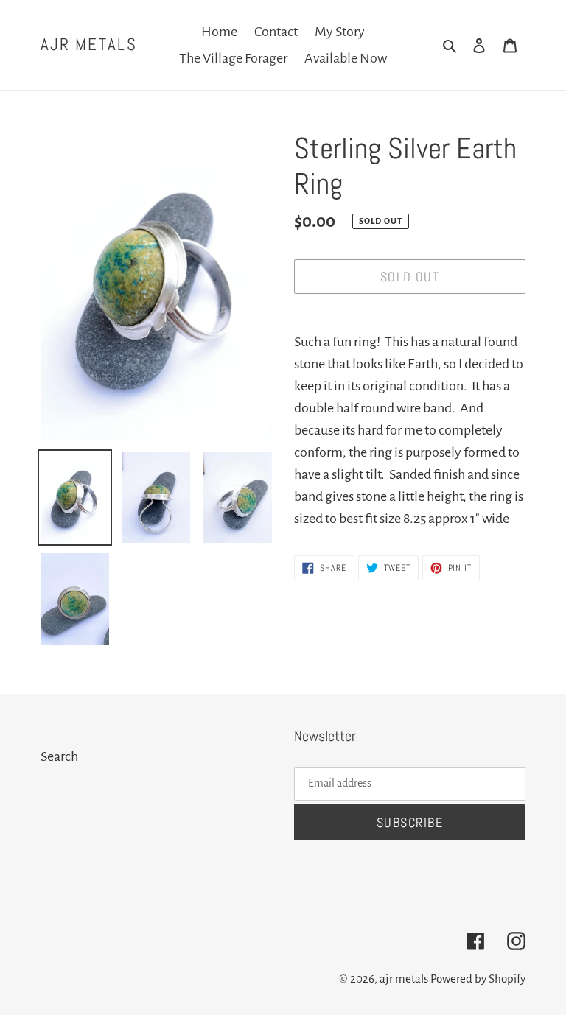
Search (59, 756)
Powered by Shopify (477, 978)
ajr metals (89, 45)
